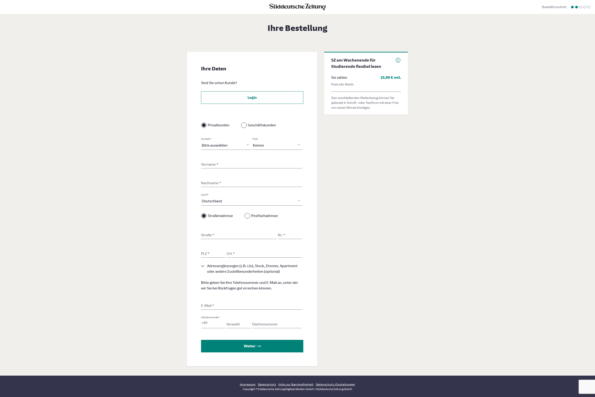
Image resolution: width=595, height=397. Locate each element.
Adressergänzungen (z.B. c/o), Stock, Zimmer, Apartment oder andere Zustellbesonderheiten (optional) (252, 269)
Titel (255, 139)
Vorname (209, 164)
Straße (207, 235)
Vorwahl (233, 324)
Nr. (281, 235)
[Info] (398, 60)
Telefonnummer (265, 324)
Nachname (211, 183)
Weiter (249, 346)
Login (252, 97)
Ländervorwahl (210, 317)
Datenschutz (267, 384)
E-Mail (207, 305)
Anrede (206, 139)
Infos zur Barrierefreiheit (296, 384)
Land (204, 194)
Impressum (248, 384)
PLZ (205, 253)
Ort (231, 253)
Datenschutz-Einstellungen (335, 384)
